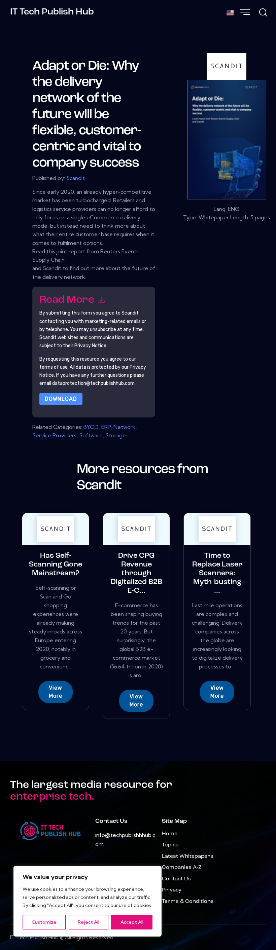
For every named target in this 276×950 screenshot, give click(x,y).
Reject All (88, 922)
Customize (44, 922)
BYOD (91, 427)
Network (124, 427)
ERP (106, 427)
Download (61, 399)
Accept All (131, 922)
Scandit (75, 178)
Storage (115, 435)
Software (91, 435)
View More (55, 692)
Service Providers (54, 435)
